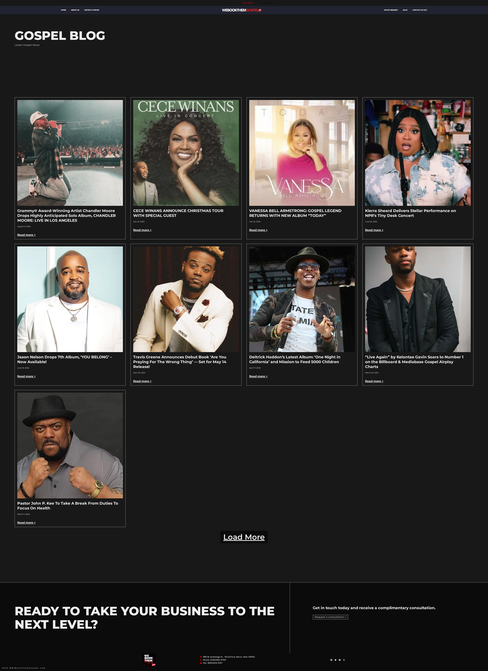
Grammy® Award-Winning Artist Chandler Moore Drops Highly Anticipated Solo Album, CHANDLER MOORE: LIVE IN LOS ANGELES (66, 215)
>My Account (247, 3)
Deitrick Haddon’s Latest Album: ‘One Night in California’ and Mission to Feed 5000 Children (294, 359)
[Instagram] (222, 3)
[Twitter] (226, 3)
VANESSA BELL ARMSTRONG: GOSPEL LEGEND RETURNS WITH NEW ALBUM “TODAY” (295, 213)
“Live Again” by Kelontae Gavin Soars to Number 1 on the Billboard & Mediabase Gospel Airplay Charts (414, 362)
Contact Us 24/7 (420, 10)
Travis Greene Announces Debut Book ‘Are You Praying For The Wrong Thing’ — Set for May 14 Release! (179, 362)
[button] (244, 537)
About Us (75, 10)
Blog (405, 10)
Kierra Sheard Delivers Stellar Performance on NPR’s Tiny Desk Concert (410, 213)
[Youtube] (231, 3)
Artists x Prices (91, 10)
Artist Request (391, 10)
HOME (63, 10)
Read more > (26, 235)
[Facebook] (217, 3)
